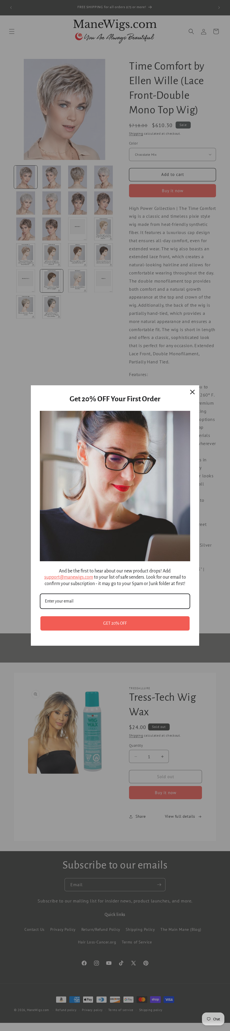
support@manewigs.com (68, 577)
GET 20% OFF (115, 623)
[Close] (192, 392)
